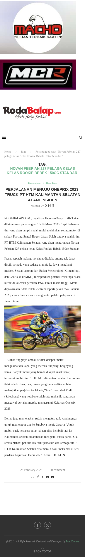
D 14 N (49, 205)
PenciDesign (72, 541)
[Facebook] (37, 525)
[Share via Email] (52, 477)
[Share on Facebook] (38, 477)
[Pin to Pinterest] (47, 477)
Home (7, 151)
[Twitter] (47, 525)
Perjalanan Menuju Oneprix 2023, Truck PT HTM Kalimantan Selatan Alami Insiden (42, 194)
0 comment (58, 470)
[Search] (80, 137)
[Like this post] (32, 477)
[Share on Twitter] (42, 477)
